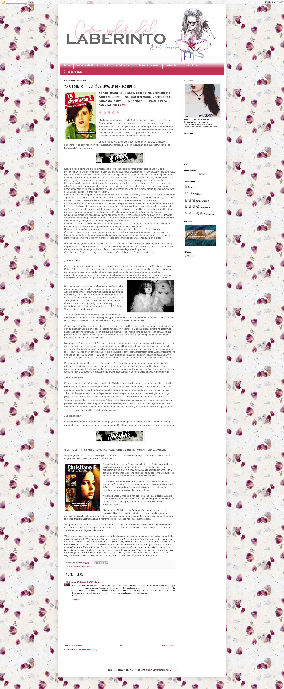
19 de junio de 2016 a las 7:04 (89, 582)
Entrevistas (173, 65)
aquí (123, 105)
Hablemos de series (147, 65)
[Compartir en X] (101, 562)
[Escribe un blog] (98, 562)
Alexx (73, 582)
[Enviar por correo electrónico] (95, 562)
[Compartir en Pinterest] (106, 562)
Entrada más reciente (73, 646)
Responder (75, 599)
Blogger (173, 670)
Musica (89, 566)
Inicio (122, 646)
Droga (83, 566)
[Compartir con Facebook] (104, 562)
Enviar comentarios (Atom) (86, 650)
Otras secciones (72, 71)
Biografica (76, 566)
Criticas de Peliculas (116, 65)
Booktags (191, 65)
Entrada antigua (168, 646)
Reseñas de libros (87, 65)
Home (66, 65)
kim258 (149, 670)
